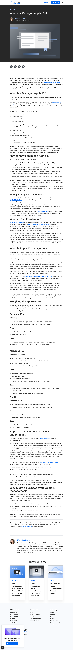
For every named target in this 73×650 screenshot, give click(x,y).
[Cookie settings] (2, 647)
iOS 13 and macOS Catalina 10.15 (38, 224)
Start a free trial (12, 644)
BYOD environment (44, 438)
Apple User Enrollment (17, 222)
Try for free (55, 2)
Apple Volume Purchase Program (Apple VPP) (38, 276)
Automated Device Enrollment (48, 462)
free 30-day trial (26, 526)
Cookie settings (54, 625)
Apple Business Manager (52, 82)
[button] (36, 72)
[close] (22, 625)
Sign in (46, 2)
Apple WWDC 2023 (43, 211)
